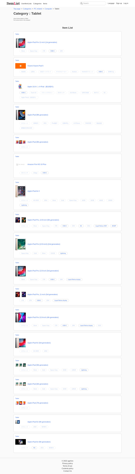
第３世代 (36, 351)
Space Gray (33, 51)
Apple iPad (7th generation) (38, 403)
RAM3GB (88, 123)
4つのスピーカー (61, 71)
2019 (45, 351)
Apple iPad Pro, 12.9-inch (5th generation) (43, 220)
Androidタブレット (87, 71)
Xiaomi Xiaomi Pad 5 (35, 66)
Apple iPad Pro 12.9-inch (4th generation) (43, 317)
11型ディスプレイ (45, 71)
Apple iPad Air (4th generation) (39, 422)
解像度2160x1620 (26, 128)
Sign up (119, 3)
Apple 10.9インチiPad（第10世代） (41, 87)
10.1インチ (24, 173)
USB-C (52, 51)
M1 (81, 226)
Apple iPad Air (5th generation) (39, 442)
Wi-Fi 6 (96, 92)
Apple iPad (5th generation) (38, 365)
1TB (44, 51)
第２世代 (36, 200)
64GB (101, 200)
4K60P (114, 226)
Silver (23, 51)
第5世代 (51, 448)
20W (73, 226)
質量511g (111, 71)
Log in (126, 3)
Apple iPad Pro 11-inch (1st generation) (42, 42)
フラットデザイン (47, 92)
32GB (92, 200)
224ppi (35, 173)
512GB (53, 253)
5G (104, 92)
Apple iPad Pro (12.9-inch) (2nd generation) (44, 244)
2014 (45, 200)
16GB (83, 200)
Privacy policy (67, 463)
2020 (99, 325)
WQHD (23, 71)
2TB (56, 226)
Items (45, 4)
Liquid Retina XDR (101, 226)
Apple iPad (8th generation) (38, 142)
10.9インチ (61, 92)
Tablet (17, 34)
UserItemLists (26, 4)
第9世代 (35, 123)
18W (61, 51)
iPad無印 (54, 123)
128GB (110, 200)
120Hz (33, 71)
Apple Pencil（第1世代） (29, 97)
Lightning (24, 205)
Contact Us (67, 471)
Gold (62, 200)
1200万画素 (85, 92)
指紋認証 (99, 123)
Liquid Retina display (74, 279)
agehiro (70, 461)
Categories (37, 4)
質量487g (65, 123)
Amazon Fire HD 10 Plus (37, 164)
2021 (45, 123)
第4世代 (44, 427)
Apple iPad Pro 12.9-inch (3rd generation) (43, 271)
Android (74, 71)
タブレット (24, 123)
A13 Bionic (77, 123)
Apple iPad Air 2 (34, 191)
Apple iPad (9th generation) (38, 115)
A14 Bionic (73, 92)
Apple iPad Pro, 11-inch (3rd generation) (43, 294)
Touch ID (33, 92)
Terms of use (67, 466)
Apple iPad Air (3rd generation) (39, 343)
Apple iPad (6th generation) (38, 384)
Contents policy (67, 468)
